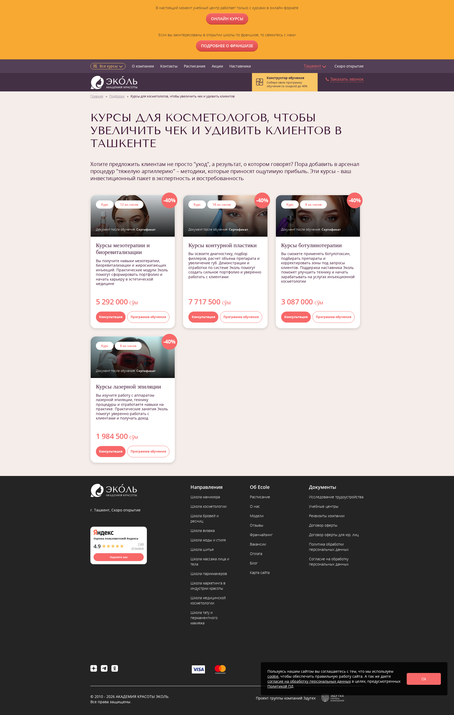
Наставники (240, 66)
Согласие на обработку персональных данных (329, 561)
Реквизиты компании (326, 515)
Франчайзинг (261, 534)
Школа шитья (202, 549)
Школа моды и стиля (208, 539)
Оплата (256, 553)
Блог (254, 563)
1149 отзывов (137, 546)
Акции (217, 66)
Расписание (194, 66)
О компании (143, 66)
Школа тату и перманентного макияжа (204, 617)
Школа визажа (202, 530)
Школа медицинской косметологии (208, 600)
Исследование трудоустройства (336, 496)
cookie (272, 676)
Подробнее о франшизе (227, 45)
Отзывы (256, 525)
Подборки (117, 96)
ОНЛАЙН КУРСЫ (227, 18)
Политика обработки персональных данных (329, 547)
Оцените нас (119, 557)
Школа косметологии (208, 506)
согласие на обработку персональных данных (309, 681)
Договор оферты (323, 525)
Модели (257, 515)
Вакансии (258, 544)
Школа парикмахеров (208, 573)
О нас (255, 506)
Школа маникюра (205, 496)
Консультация (110, 317)
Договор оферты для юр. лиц (334, 534)
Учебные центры (323, 506)
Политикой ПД (280, 686)
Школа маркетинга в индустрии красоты (207, 586)
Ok (423, 678)
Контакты (169, 66)
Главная (96, 96)
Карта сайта (260, 572)
